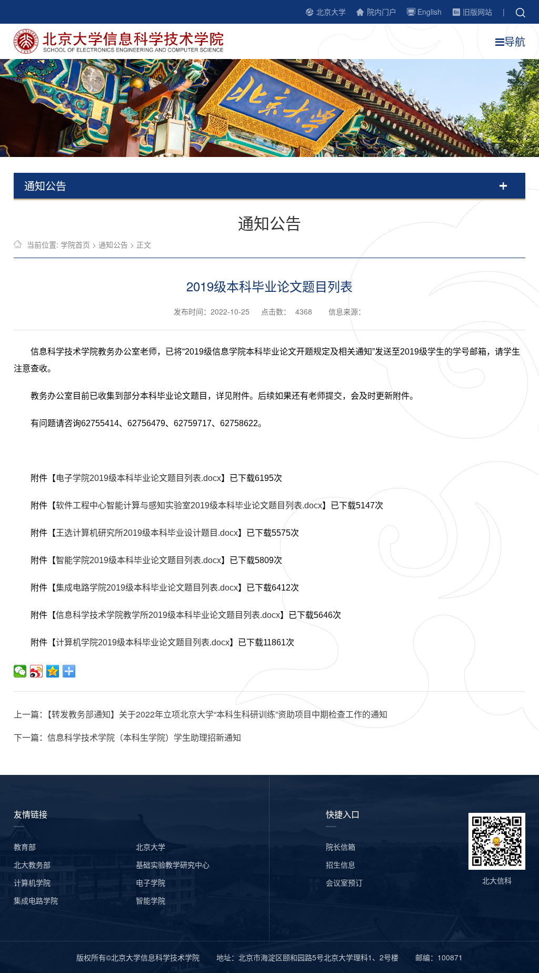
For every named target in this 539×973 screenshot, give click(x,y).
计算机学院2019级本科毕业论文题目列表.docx (142, 642)
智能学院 (150, 900)
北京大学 (331, 11)
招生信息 (340, 864)
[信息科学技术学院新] (124, 40)
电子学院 (150, 882)
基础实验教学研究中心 (172, 864)
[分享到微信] (20, 671)
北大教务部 (32, 864)
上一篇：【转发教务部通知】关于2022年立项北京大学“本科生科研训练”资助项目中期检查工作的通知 (200, 714)
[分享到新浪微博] (36, 671)
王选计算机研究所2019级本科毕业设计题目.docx (147, 532)
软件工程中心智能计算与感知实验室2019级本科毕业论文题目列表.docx (189, 505)
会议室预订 (344, 882)
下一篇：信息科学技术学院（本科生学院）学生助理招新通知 (127, 737)
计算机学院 (32, 882)
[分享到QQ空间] (52, 671)
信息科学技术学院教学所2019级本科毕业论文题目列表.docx (168, 615)
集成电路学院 (36, 900)
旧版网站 (477, 11)
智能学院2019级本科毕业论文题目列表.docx (138, 560)
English (429, 11)
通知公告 (113, 244)
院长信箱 (340, 846)
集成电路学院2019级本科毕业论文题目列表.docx (147, 587)
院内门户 (381, 11)
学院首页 (75, 244)
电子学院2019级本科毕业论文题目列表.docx (138, 478)
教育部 (25, 846)
